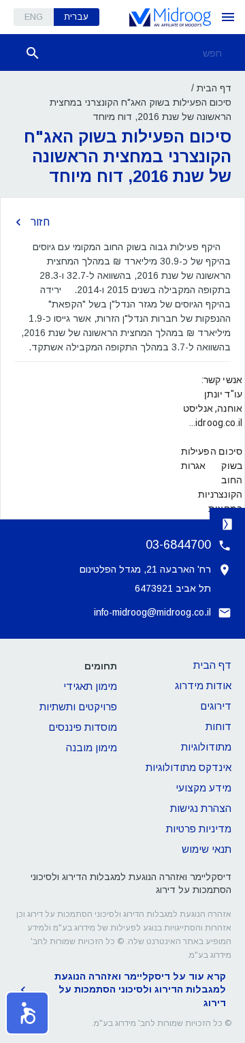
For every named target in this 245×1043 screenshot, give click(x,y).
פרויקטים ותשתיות (78, 706)
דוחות (218, 726)
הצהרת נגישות (200, 808)
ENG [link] (33, 17)
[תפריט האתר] (228, 17)
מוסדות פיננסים (82, 727)
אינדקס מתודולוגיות (188, 767)
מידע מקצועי (203, 787)
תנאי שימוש (206, 849)
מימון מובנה (91, 747)
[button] (27, 1013)
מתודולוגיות (206, 747)
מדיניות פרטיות (198, 828)
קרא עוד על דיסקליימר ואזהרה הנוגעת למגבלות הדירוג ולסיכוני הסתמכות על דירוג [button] (140, 989)
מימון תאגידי (90, 686)
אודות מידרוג (203, 685)
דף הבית (214, 87)
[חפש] (32, 53)
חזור (40, 222)
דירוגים (215, 706)
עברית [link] (76, 17)
